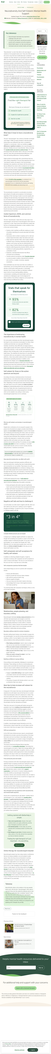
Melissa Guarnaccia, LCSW (24, 18)
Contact (36, 2)
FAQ (22, 2)
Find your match (19, 845)
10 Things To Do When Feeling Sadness (41, 115)
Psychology (30, 7)
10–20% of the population (15, 179)
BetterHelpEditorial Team (33, 16)
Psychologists (40, 77)
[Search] (46, 31)
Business (11, 2)
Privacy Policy (8, 1043)
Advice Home (21, 7)
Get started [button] (42, 57)
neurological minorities (28, 167)
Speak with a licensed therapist (25, 988)
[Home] (3, 2)
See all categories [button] (40, 84)
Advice (18, 2)
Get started (46, 2)
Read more (7, 908)
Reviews (25, 2)
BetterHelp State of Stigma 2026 (11, 414)
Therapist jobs (31, 2)
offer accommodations (23, 712)
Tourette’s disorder (29, 256)
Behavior (39, 79)
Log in (40, 2)
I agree (33, 1050)
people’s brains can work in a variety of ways (17, 149)
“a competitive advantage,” (18, 746)
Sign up (41, 968)
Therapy (39, 74)
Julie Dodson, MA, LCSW (40, 18)
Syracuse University (25, 360)
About (15, 2)
